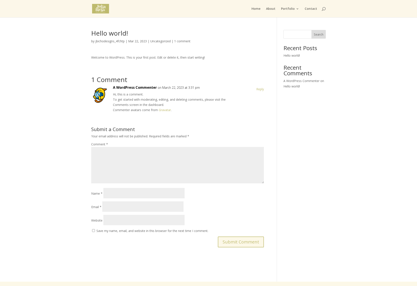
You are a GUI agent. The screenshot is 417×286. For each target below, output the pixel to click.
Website (97, 220)
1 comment (182, 41)
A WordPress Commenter (135, 87)
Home (256, 9)
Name (97, 193)
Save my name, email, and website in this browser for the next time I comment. (152, 231)
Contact (311, 9)
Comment (99, 144)
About (270, 9)
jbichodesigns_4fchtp (110, 41)
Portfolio (288, 9)
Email (96, 207)
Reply (260, 89)
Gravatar (165, 110)
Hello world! (291, 55)
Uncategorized (160, 41)
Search (318, 34)
